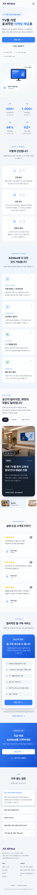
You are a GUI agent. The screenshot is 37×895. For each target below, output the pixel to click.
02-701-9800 (20, 758)
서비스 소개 (5, 867)
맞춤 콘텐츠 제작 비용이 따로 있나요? (15, 825)
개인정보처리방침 (22, 885)
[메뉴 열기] (33, 3)
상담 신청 (17, 40)
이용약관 (12, 885)
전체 (5, 420)
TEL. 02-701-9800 (26, 867)
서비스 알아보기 (18, 46)
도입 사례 (4, 870)
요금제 (4, 873)
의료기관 (14, 420)
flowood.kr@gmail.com (27, 874)
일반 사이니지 (25, 420)
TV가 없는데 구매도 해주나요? (13, 833)
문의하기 (4, 876)
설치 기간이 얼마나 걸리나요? (13, 793)
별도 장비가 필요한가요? (11, 810)
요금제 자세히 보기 (17, 716)
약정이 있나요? (9, 818)
